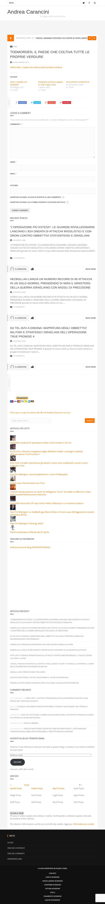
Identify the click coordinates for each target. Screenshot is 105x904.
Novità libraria (31, 723)
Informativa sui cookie (83, 824)
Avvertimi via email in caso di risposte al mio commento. (35, 197)
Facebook (89, 2)
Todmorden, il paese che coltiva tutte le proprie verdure (36, 67)
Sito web (14, 185)
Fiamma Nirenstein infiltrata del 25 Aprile (29, 532)
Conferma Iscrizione (52, 885)
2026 (26, 785)
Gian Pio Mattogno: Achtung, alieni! (26, 523)
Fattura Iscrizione (52, 889)
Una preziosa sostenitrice (77, 82)
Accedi (10, 842)
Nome (13, 162)
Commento (16, 124)
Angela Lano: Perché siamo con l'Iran (27, 483)
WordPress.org (14, 859)
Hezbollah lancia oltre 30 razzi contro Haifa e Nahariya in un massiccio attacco (47, 503)
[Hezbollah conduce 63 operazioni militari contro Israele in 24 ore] (13, 440)
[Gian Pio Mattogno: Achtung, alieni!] (13, 520)
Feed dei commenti (16, 853)
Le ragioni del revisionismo (52, 16)
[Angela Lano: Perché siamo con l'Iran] (13, 480)
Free (15, 46)
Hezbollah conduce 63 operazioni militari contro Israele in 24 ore (40, 442)
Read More (91, 269)
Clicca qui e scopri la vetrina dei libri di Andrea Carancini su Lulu (40, 412)
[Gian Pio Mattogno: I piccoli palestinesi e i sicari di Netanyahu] (13, 471)
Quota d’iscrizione (52, 900)
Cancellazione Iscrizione (52, 881)
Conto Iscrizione (52, 877)
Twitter (83, 2)
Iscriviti (17, 762)
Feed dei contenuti (16, 848)
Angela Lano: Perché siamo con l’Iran (27, 672)
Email (13, 174)
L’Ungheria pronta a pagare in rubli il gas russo (50, 83)
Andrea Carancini (28, 12)
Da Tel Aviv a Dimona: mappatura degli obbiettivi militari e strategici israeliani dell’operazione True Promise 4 (48, 332)
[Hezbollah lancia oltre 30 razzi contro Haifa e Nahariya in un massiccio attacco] (13, 500)
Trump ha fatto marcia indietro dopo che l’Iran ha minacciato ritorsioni (44, 683)
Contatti (52, 873)
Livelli (52, 892)
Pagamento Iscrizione (53, 896)
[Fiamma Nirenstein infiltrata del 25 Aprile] (13, 529)
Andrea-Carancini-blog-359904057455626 (30, 547)
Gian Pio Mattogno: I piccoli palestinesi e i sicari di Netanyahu (39, 474)
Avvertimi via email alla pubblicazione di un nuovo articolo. (37, 202)
